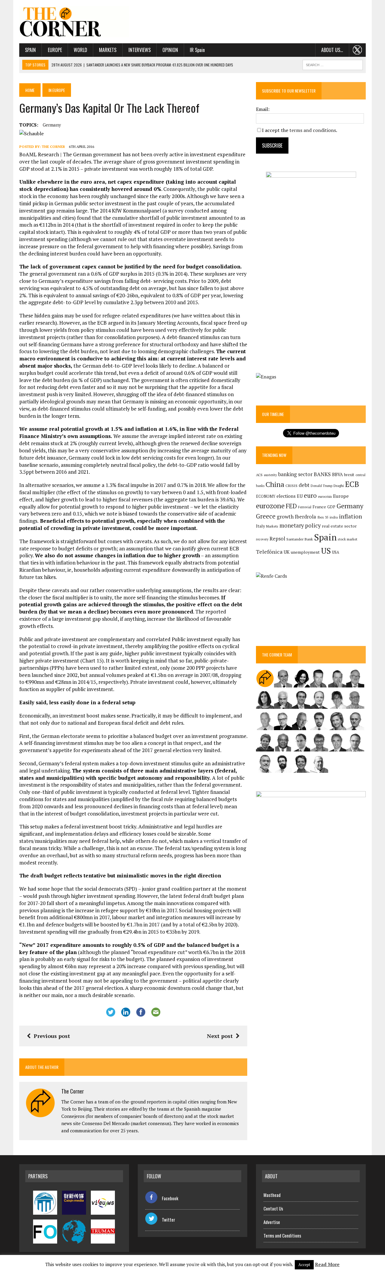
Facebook (170, 1198)
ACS (259, 474)
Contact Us (273, 1208)
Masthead (272, 1195)
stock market (347, 539)
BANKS (322, 474)
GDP (331, 507)
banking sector (295, 474)
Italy (260, 526)
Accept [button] (304, 1264)
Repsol (277, 538)
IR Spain (197, 50)
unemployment (305, 552)
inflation (350, 516)
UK (287, 552)
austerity (270, 475)
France (319, 507)
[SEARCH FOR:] (333, 64)
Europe (55, 50)
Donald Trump (321, 485)
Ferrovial (304, 507)
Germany (52, 125)
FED (291, 506)
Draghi (339, 485)
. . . (357, 50)
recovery (262, 539)
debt (304, 485)
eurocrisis (325, 496)
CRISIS (291, 485)
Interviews (139, 50)
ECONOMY (265, 496)
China (275, 484)
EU (300, 496)
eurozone (270, 505)
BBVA (337, 474)
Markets (107, 50)
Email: (263, 109)
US (326, 550)
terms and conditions (312, 130)
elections (286, 496)
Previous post (52, 1035)
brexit (349, 474)
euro (310, 495)
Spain (30, 50)
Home (30, 90)
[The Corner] (74, 21)
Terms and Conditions (282, 1235)
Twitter (168, 1219)
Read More (327, 1264)
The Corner (53, 146)
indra (334, 517)
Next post (220, 1035)
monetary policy (300, 525)
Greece (266, 516)
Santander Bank (299, 539)
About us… (332, 50)
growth (285, 516)
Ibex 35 (322, 517)
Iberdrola (305, 516)
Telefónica (269, 551)
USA (335, 552)
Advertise (271, 1222)
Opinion (170, 50)
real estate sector (339, 526)
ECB (352, 484)
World (80, 50)
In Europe (56, 90)
